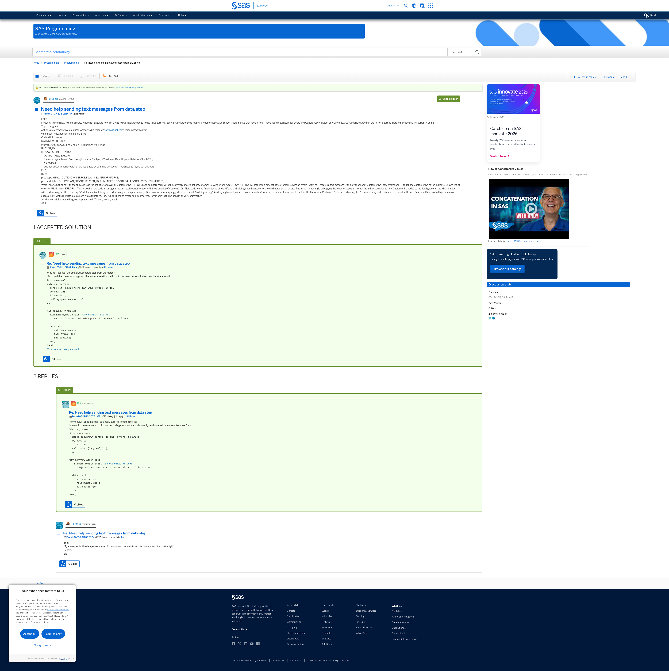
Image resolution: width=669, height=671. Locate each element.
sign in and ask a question (128, 87)
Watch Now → (499, 156)
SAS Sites (430, 5)
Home (36, 62)
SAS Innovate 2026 (496, 117)
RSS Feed (113, 76)
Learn (61, 15)
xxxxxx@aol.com (114, 130)
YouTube (251, 643)
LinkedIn (245, 643)
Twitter (239, 643)
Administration (141, 15)
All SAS (391, 5)
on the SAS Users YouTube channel (523, 241)
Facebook (233, 643)
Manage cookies (42, 645)
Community (42, 15)
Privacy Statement (258, 660)
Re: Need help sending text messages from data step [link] (112, 62)
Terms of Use (278, 660)
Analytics (100, 15)
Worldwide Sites (414, 5)
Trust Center (296, 660)
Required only (53, 633)
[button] (37, 110)
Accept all (29, 633)
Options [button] (45, 76)
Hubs (181, 15)
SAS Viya (120, 15)
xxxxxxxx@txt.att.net (96, 314)
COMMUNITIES (265, 5)
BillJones (53, 98)
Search (406, 5)
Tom (56, 254)
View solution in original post (63, 349)
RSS (258, 643)
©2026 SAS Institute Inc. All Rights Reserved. (329, 660)
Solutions (164, 15)
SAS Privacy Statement (58, 609)
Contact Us (422, 5)
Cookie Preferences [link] (240, 660)
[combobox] (257, 52)
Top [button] (42, 583)
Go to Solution (450, 98)
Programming (79, 15)
